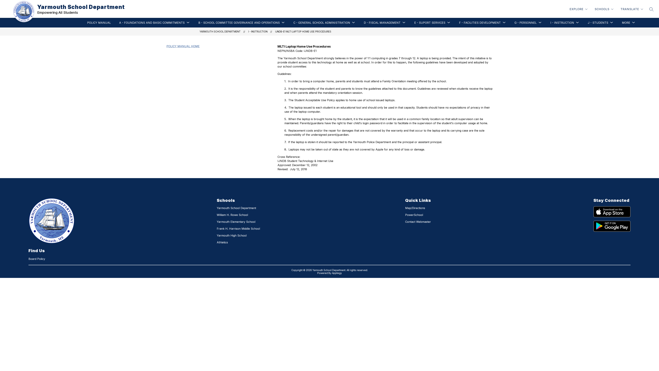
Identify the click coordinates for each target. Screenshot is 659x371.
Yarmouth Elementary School (236, 221)
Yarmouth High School (232, 235)
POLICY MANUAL (99, 22)
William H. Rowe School (232, 215)
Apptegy (337, 273)
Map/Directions (415, 208)
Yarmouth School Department (220, 31)
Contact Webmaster (418, 221)
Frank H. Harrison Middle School (238, 228)
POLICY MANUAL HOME (183, 46)
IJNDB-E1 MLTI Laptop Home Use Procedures (303, 31)
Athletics (222, 242)
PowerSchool (414, 215)
